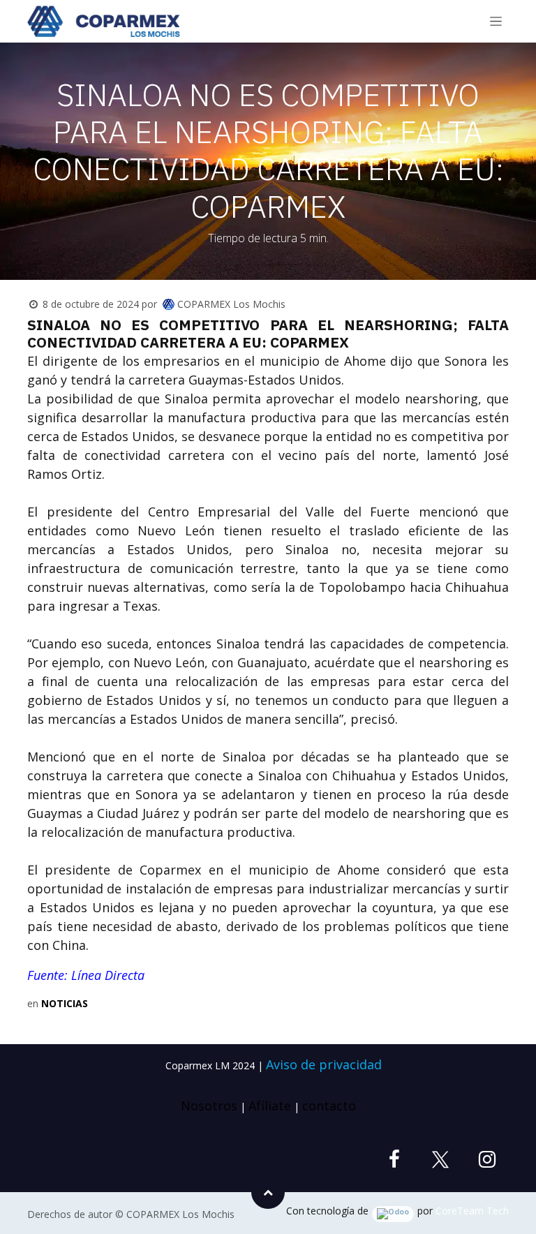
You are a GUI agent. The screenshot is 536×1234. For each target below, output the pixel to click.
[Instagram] (487, 1159)
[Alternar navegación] (496, 21)
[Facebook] (394, 1159)
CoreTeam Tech (472, 1210)
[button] (268, 1192)
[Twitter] (440, 1159)
